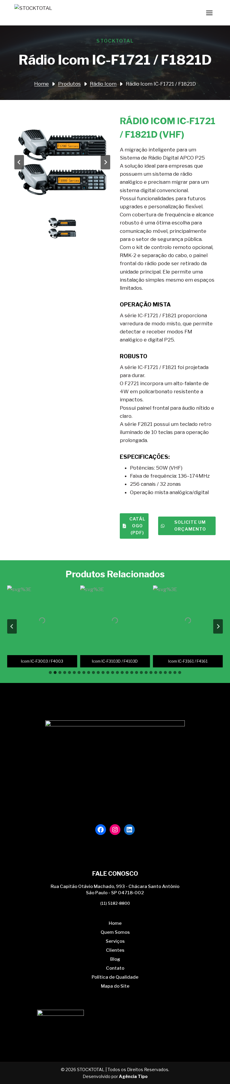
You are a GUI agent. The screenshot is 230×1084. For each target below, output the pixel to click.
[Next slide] (105, 162)
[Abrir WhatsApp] (215, 1069)
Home (115, 923)
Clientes (115, 950)
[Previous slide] (19, 162)
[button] (62, 228)
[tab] (50, 672)
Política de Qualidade (115, 977)
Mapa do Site (115, 986)
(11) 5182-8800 (115, 903)
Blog (115, 959)
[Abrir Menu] (209, 12)
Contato (115, 968)
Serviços (115, 941)
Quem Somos (115, 932)
